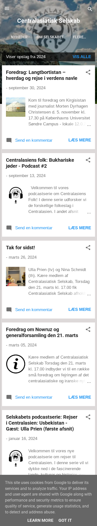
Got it (65, 520)
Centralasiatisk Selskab (48, 20)
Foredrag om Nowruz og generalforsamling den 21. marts (42, 332)
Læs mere (79, 140)
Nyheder (19, 37)
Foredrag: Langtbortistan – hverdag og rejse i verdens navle (41, 75)
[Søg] (90, 10)
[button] (88, 73)
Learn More (40, 520)
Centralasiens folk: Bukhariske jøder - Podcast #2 (40, 163)
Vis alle (82, 56)
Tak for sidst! (20, 248)
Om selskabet (50, 37)
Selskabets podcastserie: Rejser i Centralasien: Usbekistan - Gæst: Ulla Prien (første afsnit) (41, 423)
